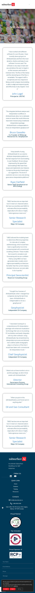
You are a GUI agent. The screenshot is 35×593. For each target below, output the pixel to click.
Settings (19, 589)
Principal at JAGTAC (17, 96)
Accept (5, 589)
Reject (12, 589)
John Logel (17, 94)
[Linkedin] (11, 476)
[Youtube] (15, 476)
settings (16, 586)
